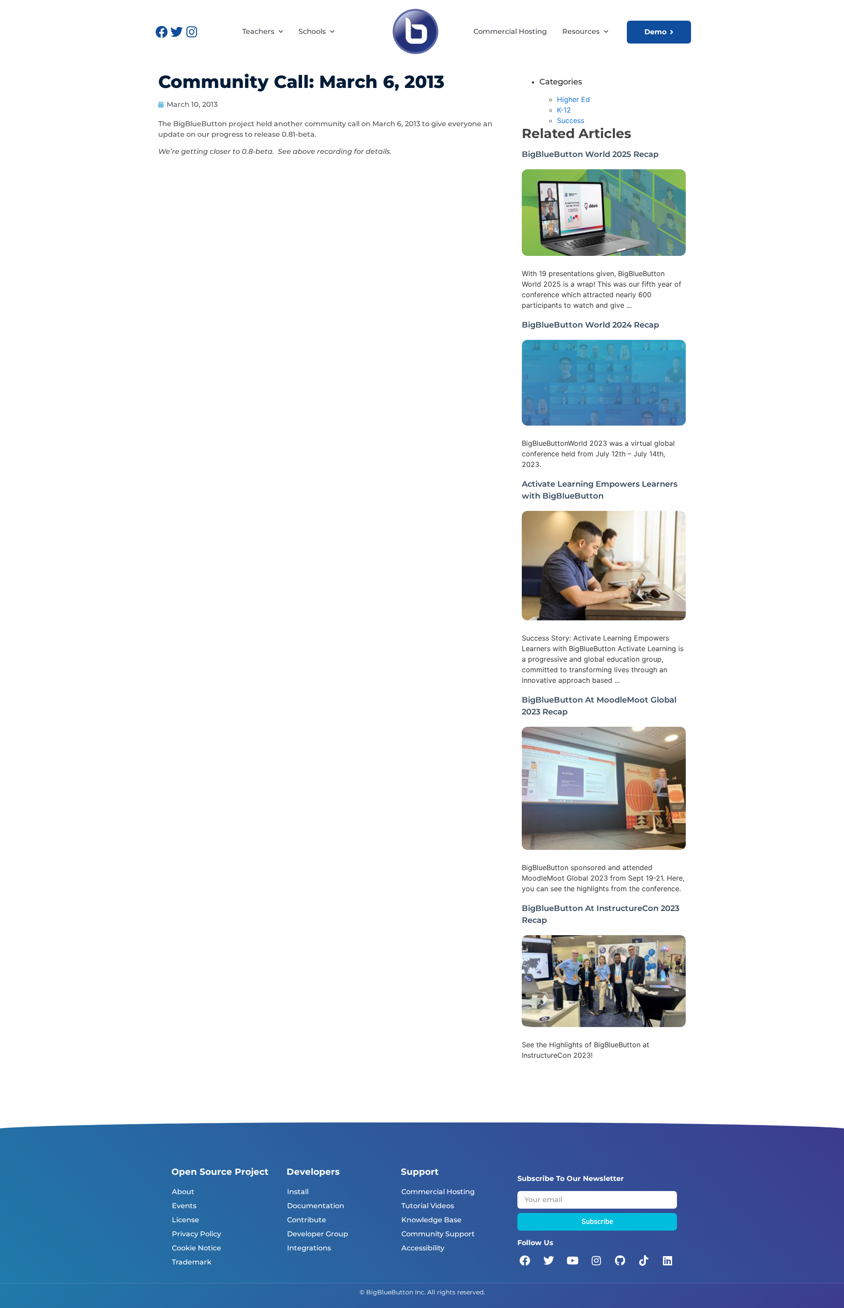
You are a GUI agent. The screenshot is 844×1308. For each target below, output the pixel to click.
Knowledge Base (431, 1220)
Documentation (315, 1206)
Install (298, 1192)
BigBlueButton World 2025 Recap (590, 154)
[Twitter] (177, 32)
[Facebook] (162, 32)
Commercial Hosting (510, 31)
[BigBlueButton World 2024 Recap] (604, 423)
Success (570, 120)
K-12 (564, 110)
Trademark (191, 1262)
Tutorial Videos (427, 1206)
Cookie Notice (196, 1248)
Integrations (309, 1248)
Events (184, 1206)
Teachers (258, 31)
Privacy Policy (196, 1234)
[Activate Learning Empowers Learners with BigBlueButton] (604, 618)
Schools (312, 31)
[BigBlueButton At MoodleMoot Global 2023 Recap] (604, 847)
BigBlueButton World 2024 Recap (590, 325)
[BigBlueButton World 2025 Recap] (604, 253)
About (183, 1192)
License (185, 1220)
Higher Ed (573, 99)
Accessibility (422, 1248)
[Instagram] (192, 32)
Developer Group (317, 1234)
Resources (581, 31)
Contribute (306, 1220)
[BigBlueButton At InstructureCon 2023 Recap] (604, 1024)
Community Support (438, 1234)
